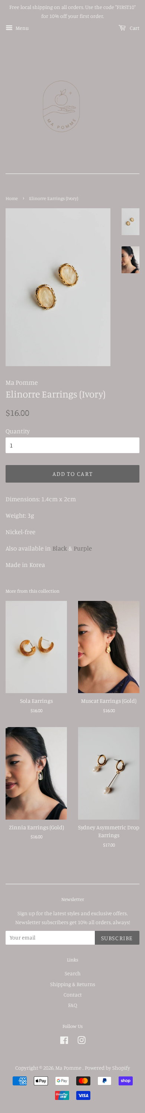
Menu (21, 28)
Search (73, 973)
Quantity (18, 431)
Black (59, 548)
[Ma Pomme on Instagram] (81, 1041)
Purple (83, 548)
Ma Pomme (69, 1067)
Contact (73, 994)
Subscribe (117, 938)
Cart (134, 28)
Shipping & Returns (72, 984)
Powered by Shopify (107, 1067)
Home (12, 198)
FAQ (72, 1005)
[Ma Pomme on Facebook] (64, 1041)
